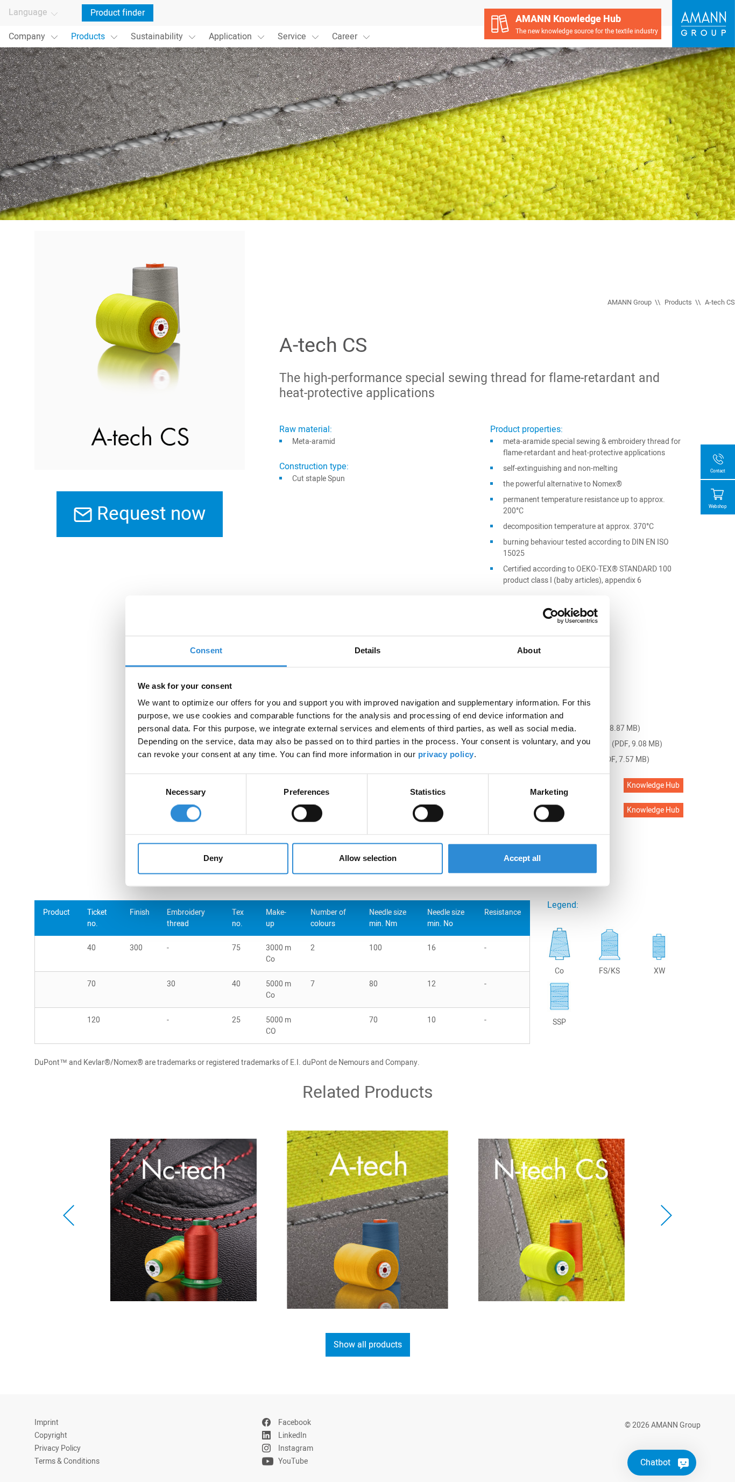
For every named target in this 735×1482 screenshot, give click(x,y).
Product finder (117, 12)
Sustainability (157, 36)
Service (292, 36)
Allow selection (368, 858)
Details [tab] (368, 650)
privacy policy (446, 754)
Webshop (718, 507)
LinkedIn (292, 1435)
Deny (213, 858)
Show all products (368, 1344)
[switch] (307, 813)
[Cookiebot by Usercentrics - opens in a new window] (551, 616)
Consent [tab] (206, 650)
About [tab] (529, 650)
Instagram (295, 1448)
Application (230, 36)
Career (344, 36)
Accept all (522, 858)
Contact (717, 471)
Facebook (294, 1422)
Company (27, 36)
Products (88, 36)
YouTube (293, 1461)
